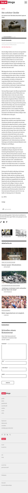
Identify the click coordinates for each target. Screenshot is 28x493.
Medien (3, 408)
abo (2, 455)
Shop (2, 457)
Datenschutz (4, 423)
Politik (2, 398)
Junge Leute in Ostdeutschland (8, 262)
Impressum (3, 420)
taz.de (2, 444)
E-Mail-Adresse (5, 367)
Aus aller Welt (4, 405)
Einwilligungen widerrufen (7, 428)
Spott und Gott (7, 209)
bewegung (3, 475)
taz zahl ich (3, 447)
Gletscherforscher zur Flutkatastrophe (11, 285)
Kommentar (4, 343)
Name (3, 361)
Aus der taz (3, 465)
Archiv (2, 410)
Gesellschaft (4, 403)
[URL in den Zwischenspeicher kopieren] (1, 222)
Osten (2, 413)
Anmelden (3, 425)
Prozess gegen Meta (6, 310)
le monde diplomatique (6, 485)
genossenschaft (5, 467)
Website (3, 374)
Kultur (2, 401)
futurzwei (3, 483)
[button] (4, 222)
